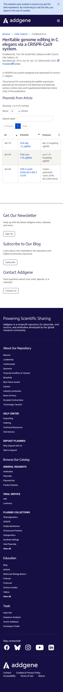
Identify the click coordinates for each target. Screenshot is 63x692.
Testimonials (9, 364)
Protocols (7, 583)
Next (25, 126)
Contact (7, 672)
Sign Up (9, 234)
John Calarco (21, 34)
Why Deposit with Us (12, 445)
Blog (5, 565)
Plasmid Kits (9, 480)
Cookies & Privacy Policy (28, 672)
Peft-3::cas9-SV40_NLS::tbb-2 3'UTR (28, 172)
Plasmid (24, 135)
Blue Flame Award (11, 382)
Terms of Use (26, 676)
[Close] (57, 4)
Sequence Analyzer (12, 617)
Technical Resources (12, 427)
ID (5, 135)
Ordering (7, 423)
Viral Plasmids (9, 544)
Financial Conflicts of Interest (16, 373)
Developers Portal (11, 626)
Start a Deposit (10, 450)
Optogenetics (9, 535)
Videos (6, 592)
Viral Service (9, 432)
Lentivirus (7, 503)
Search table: (8, 118)
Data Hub (7, 613)
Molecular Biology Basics (14, 574)
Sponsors (7, 368)
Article (17, 64)
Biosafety (7, 377)
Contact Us (10, 290)
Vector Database (11, 622)
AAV (5, 499)
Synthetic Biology (11, 539)
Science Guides (10, 587)
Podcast (7, 578)
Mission (6, 355)
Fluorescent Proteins (12, 530)
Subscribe (10, 262)
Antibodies (8, 471)
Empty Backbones (11, 526)
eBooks (6, 569)
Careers (6, 386)
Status (41, 676)
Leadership (8, 359)
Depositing (8, 418)
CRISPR (6, 521)
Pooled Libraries (10, 485)
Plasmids (7, 476)
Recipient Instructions (13, 400)
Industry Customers (12, 391)
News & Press (9, 395)
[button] (58, 21)
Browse (6, 34)
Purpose (46, 135)
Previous (9, 126)
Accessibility (9, 676)
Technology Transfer (12, 404)
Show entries (15, 111)
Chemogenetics (10, 517)
